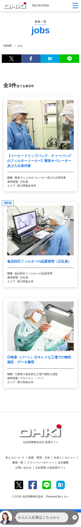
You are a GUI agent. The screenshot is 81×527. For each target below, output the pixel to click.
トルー (65, 496)
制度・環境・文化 (39, 457)
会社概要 (63, 462)
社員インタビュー (64, 457)
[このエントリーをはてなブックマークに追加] (50, 58)
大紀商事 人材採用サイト (50, 467)
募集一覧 (17, 462)
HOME (7, 45)
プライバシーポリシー (40, 462)
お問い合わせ (23, 467)
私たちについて (15, 457)
